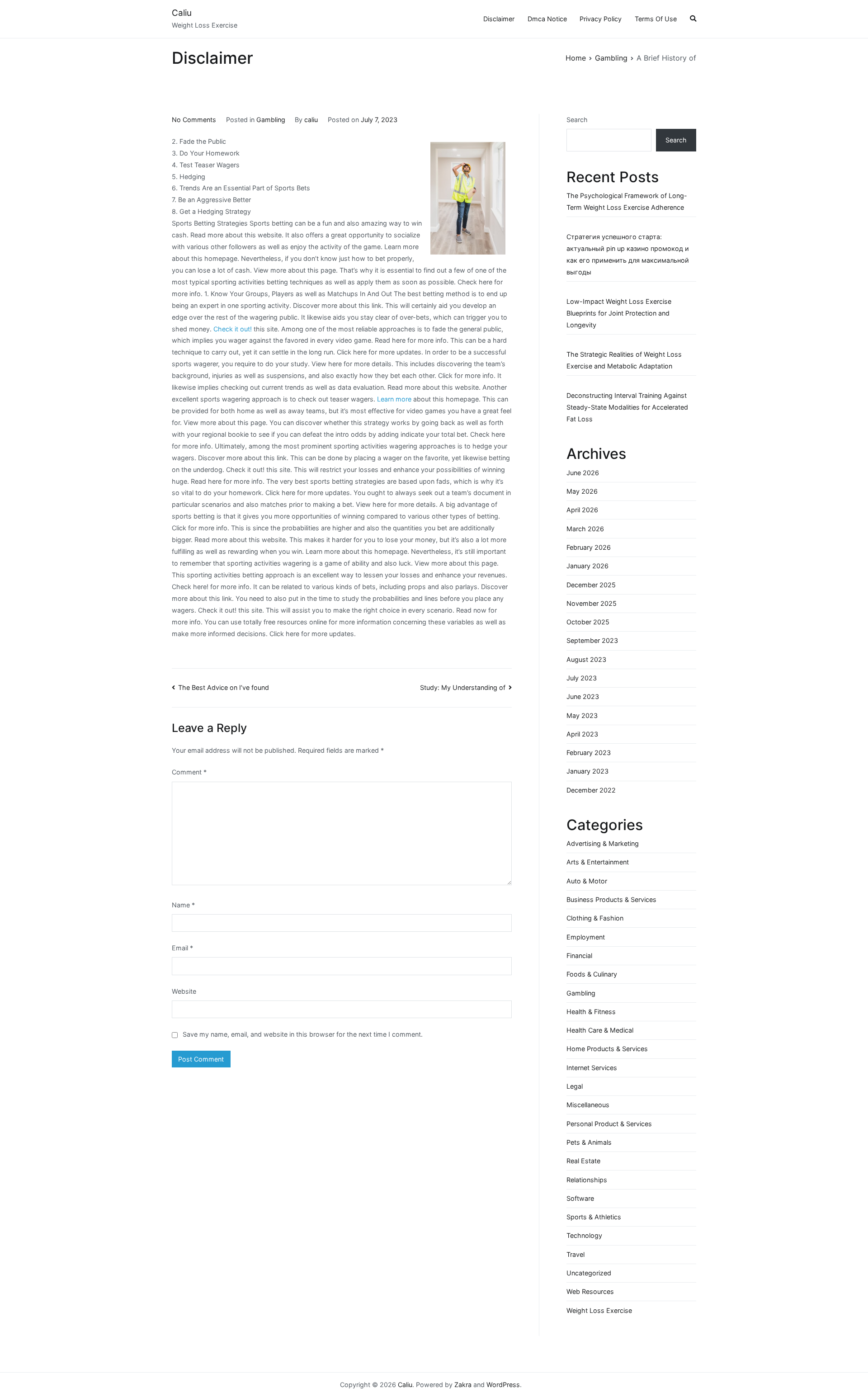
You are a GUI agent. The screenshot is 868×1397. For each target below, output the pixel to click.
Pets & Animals (589, 1142)
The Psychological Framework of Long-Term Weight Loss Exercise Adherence (626, 201)
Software (580, 1198)
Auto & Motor (586, 881)
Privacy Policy (601, 19)
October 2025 (587, 622)
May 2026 (582, 491)
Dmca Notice (547, 19)
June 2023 (582, 696)
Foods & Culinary (591, 974)
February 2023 (588, 752)
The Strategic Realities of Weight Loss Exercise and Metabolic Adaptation (624, 360)
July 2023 (581, 678)
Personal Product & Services (609, 1124)
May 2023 (582, 715)
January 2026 (587, 566)
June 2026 (582, 473)
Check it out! (232, 329)
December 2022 (591, 790)
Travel (575, 1254)
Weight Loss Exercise (599, 1310)
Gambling (270, 119)
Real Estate (583, 1161)
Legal (574, 1086)
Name (183, 905)
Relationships (586, 1180)
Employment (585, 937)
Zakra (463, 1384)
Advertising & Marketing (602, 843)
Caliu (182, 13)
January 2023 (587, 771)
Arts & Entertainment (597, 862)
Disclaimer (498, 19)
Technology (584, 1235)
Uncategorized (588, 1273)
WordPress (503, 1384)
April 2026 (582, 510)
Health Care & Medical (599, 1030)
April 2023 (582, 734)
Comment (189, 772)
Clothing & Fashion (594, 918)
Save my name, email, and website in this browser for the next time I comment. (303, 1034)
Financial (579, 955)
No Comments (194, 119)
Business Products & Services (611, 899)
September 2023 (592, 640)
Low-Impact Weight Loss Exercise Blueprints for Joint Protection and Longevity (618, 313)
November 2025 (591, 603)
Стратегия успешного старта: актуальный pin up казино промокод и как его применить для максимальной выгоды (627, 254)
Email (182, 948)
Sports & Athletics (593, 1217)
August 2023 (586, 659)
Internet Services (591, 1067)
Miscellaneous (587, 1105)
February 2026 (588, 547)
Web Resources (590, 1291)
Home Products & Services (607, 1048)
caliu (311, 119)
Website (184, 991)
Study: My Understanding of (462, 687)
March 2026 (585, 529)
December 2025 (591, 585)
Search (577, 119)
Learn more (394, 399)
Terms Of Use (656, 19)
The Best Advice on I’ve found (223, 687)
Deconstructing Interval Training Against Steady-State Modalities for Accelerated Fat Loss (627, 407)
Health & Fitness (591, 1011)
